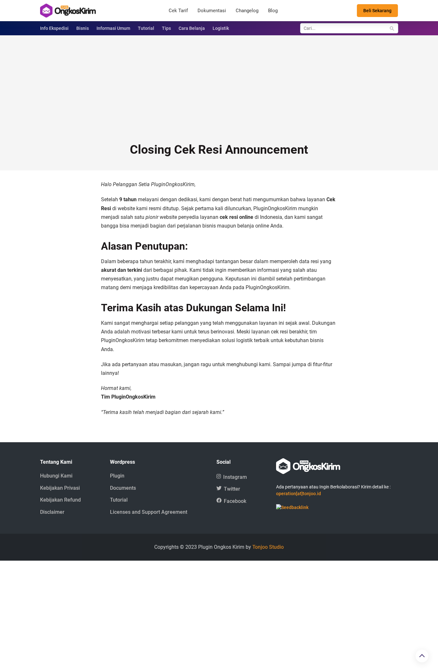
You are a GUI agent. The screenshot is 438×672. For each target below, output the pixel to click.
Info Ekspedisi (54, 28)
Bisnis (82, 28)
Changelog (247, 10)
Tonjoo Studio (268, 547)
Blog (273, 10)
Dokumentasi (212, 10)
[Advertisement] (219, 93)
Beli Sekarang (377, 10)
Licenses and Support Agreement (148, 512)
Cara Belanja (192, 28)
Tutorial (146, 28)
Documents (123, 488)
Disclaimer (52, 512)
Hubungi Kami (56, 476)
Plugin (117, 476)
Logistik (221, 28)
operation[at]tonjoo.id (298, 493)
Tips (166, 28)
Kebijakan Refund (60, 500)
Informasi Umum (113, 28)
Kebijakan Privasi (60, 488)
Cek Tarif (178, 10)
